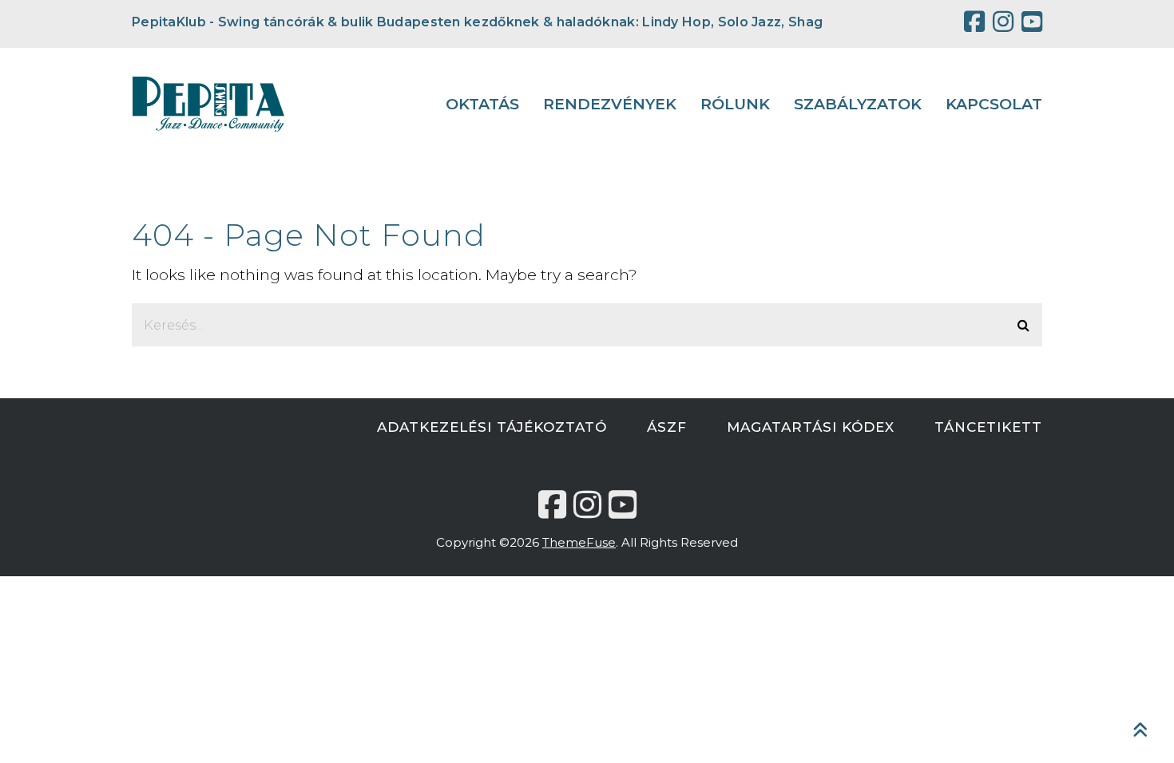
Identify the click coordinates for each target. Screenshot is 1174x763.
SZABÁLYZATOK (858, 104)
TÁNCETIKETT (988, 427)
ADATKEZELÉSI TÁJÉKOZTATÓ (492, 427)
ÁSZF (667, 427)
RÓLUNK (735, 104)
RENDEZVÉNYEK (609, 104)
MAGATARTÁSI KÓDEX (810, 427)
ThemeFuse (579, 542)
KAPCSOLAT (994, 104)
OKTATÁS (482, 104)
